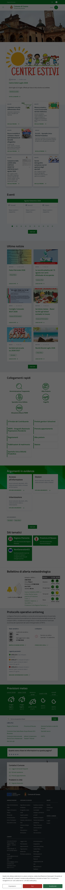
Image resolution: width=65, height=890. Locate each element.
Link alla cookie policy (30, 880)
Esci (32, 886)
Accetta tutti (52, 886)
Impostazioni (12, 886)
